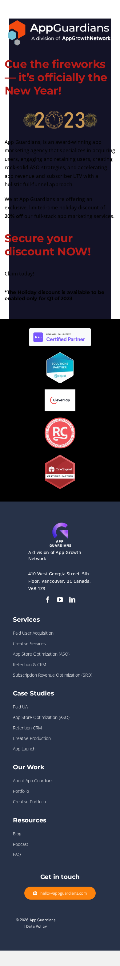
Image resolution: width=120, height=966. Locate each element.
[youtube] (60, 600)
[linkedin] (72, 600)
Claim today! (19, 273)
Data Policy (36, 926)
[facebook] (48, 600)
